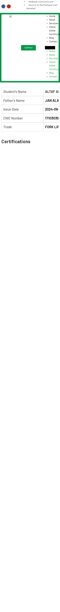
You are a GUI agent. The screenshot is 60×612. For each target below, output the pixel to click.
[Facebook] (3, 6)
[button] (50, 47)
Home (52, 16)
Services (53, 23)
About (52, 19)
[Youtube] (9, 6)
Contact (53, 41)
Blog (51, 37)
